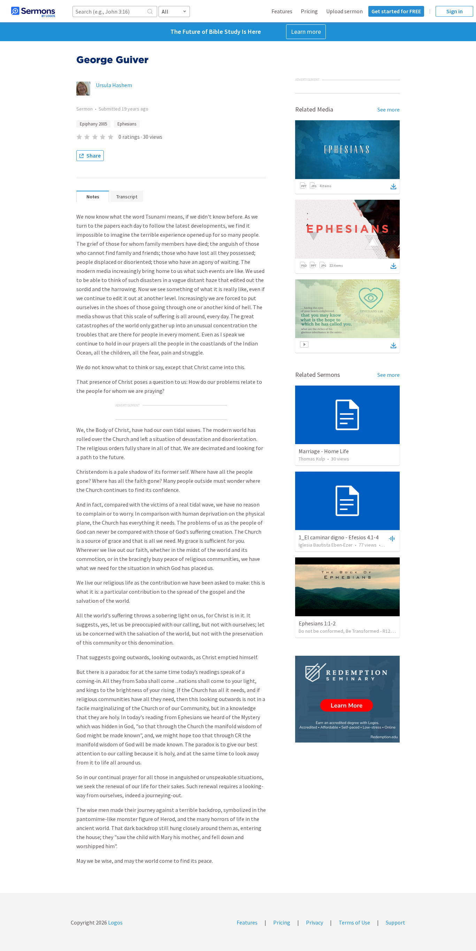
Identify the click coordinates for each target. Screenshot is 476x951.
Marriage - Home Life (324, 451)
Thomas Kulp (312, 459)
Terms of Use (354, 922)
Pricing (309, 11)
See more (388, 109)
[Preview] (391, 538)
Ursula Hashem (114, 85)
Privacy (314, 922)
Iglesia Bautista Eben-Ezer (326, 545)
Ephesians (126, 124)
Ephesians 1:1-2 (317, 623)
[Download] (393, 186)
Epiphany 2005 (93, 124)
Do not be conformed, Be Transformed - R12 (344, 631)
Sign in (454, 11)
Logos (115, 922)
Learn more (306, 32)
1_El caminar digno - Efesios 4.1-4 (338, 537)
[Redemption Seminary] (347, 699)
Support (395, 922)
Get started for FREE (396, 11)
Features (281, 11)
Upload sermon (344, 11)
